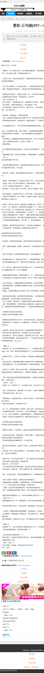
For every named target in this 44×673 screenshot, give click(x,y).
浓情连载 (20, 13)
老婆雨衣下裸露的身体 (10, 618)
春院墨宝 (29, 13)
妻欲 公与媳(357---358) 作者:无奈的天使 (29, 19)
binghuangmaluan (17, 61)
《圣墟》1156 (7, 615)
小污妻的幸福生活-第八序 (15, 560)
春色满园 (11, 13)
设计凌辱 (38, 13)
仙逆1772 (6, 606)
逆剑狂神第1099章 (9, 621)
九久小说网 (18, 31)
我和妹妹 (6, 612)
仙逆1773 (6, 624)
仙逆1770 (6, 627)
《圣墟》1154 (7, 630)
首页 (3, 13)
